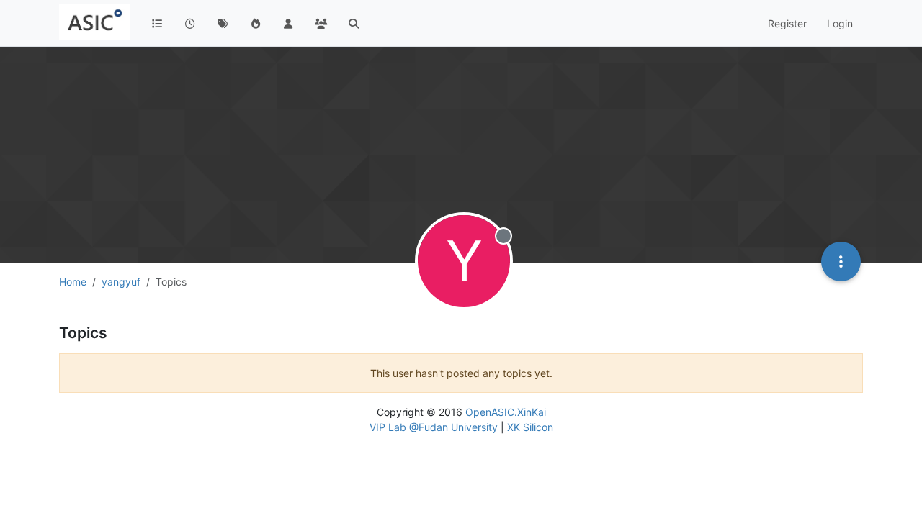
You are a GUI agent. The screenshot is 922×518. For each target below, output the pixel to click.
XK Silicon (530, 427)
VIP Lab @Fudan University (434, 427)
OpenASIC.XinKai (505, 412)
